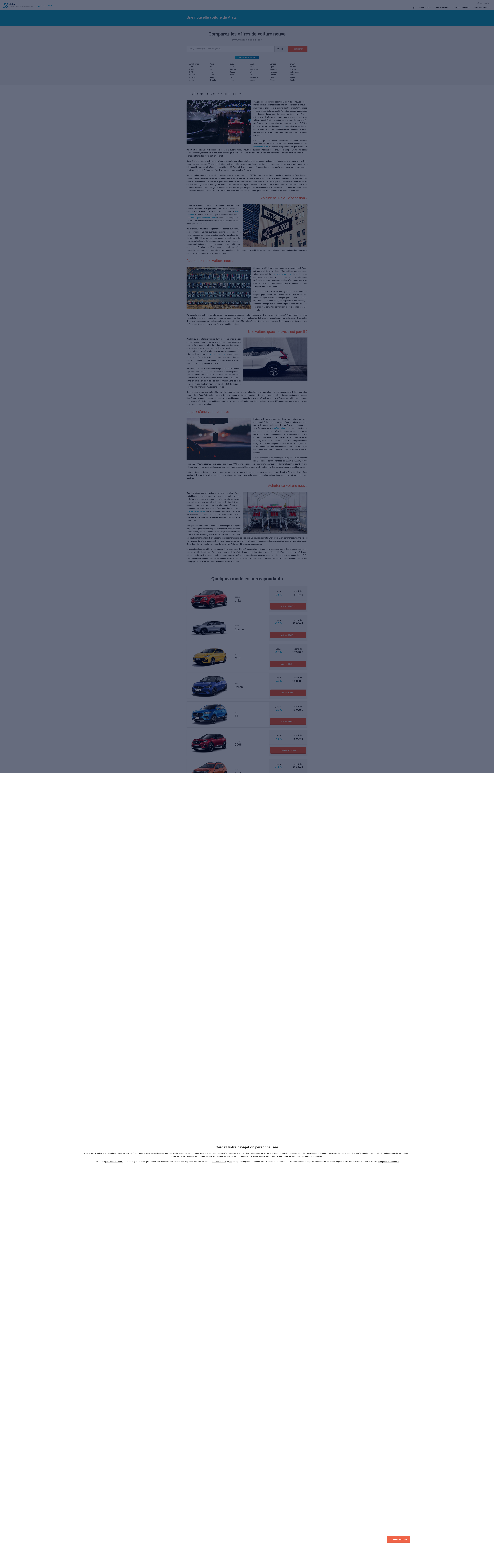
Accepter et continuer (398, 1539)
